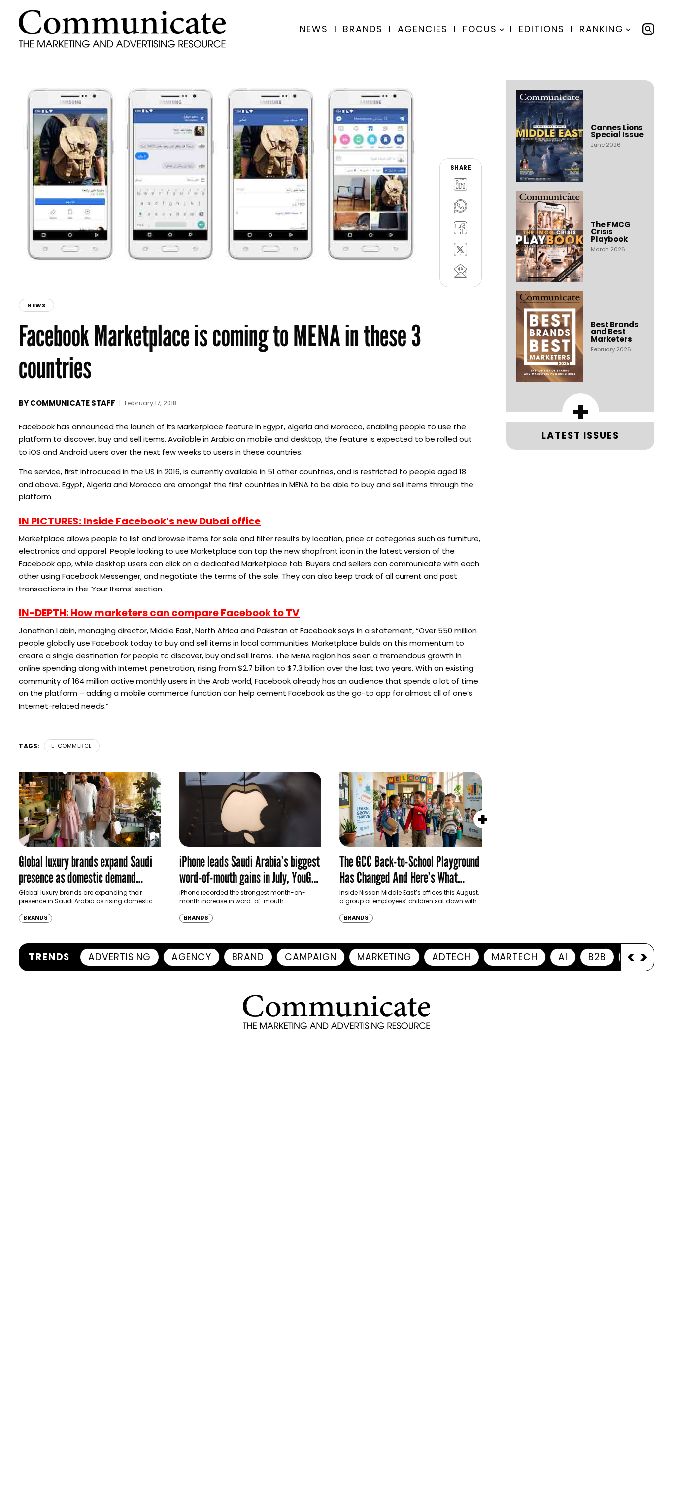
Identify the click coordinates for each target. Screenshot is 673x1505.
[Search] (648, 29)
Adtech (451, 957)
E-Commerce (71, 746)
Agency (191, 957)
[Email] (460, 271)
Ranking (601, 29)
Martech (515, 957)
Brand (248, 957)
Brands (363, 29)
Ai (563, 957)
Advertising (119, 957)
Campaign (310, 957)
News (314, 29)
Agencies (423, 29)
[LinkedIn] (460, 184)
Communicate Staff (72, 403)
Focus (480, 29)
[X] (460, 249)
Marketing (384, 957)
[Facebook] (460, 228)
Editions (542, 29)
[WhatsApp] (460, 206)
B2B (597, 957)
